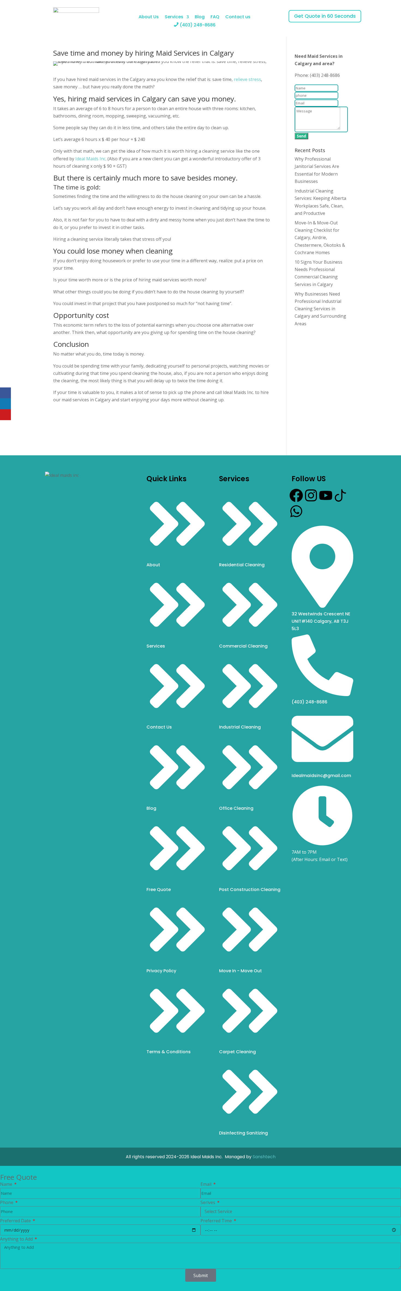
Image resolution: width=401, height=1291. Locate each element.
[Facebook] (296, 495)
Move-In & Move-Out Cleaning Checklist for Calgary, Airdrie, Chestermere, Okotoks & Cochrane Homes (320, 237)
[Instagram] (311, 495)
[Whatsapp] (296, 511)
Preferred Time (216, 1221)
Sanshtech (264, 1157)
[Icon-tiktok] (340, 495)
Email (206, 1184)
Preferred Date (16, 1221)
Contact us (237, 17)
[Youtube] (326, 495)
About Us (149, 17)
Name (6, 1184)
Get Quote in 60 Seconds (325, 16)
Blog (200, 17)
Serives (208, 1202)
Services (174, 17)
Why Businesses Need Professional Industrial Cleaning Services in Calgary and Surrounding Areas (320, 309)
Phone (7, 1202)
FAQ (215, 17)
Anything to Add (17, 1239)
